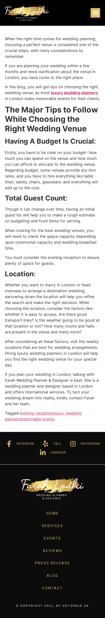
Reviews (52, 551)
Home (52, 513)
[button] (95, 13)
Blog (52, 576)
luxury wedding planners (74, 92)
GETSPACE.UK (76, 605)
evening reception (36, 413)
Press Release (52, 563)
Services (52, 526)
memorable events (38, 418)
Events (52, 538)
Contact (52, 588)
